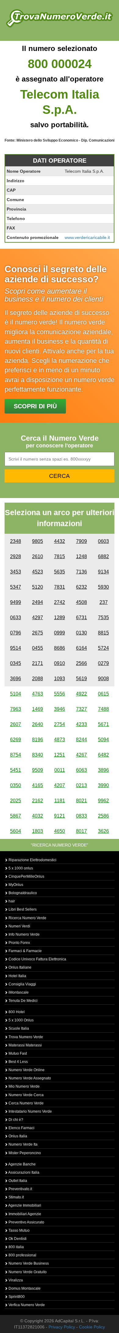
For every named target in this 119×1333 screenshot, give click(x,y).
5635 (59, 571)
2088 (37, 678)
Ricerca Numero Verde (27, 918)
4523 (37, 571)
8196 (37, 739)
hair (11, 901)
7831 (59, 587)
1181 (59, 800)
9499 (15, 602)
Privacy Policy (62, 1326)
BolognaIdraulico (22, 893)
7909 (81, 541)
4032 (37, 815)
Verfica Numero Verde (26, 1305)
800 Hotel (16, 1012)
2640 (37, 724)
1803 (37, 831)
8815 (103, 632)
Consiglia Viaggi (22, 984)
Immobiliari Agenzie (24, 1214)
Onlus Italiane (19, 967)
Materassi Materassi (25, 1045)
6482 (103, 754)
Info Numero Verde (24, 934)
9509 (37, 770)
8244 (81, 739)
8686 (59, 648)
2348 (15, 541)
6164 (81, 648)
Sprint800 (16, 1297)
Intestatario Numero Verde (30, 1111)
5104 (15, 693)
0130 (81, 632)
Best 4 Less (18, 1062)
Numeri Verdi (19, 926)
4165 (37, 785)
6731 (81, 617)
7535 (103, 617)
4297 (37, 617)
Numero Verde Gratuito (27, 1272)
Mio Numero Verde (24, 1086)
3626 (103, 831)
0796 (15, 632)
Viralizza (15, 1280)
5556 (59, 693)
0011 (59, 770)
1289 (59, 617)
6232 (81, 587)
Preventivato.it (20, 1189)
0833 (81, 815)
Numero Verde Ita (23, 1144)
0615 (103, 693)
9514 (15, 648)
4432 (59, 541)
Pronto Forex (19, 943)
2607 (15, 724)
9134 (103, 571)
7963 (15, 709)
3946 (59, 709)
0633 (15, 617)
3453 (15, 571)
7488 (103, 709)
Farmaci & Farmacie (25, 951)
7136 (81, 571)
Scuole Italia (18, 1028)
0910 (59, 663)
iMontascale (18, 992)
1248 (81, 556)
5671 (103, 724)
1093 (59, 678)
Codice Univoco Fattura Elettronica (37, 959)
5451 (15, 770)
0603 (103, 541)
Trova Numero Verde (25, 1037)
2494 (37, 602)
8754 (15, 754)
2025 (15, 800)
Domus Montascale (24, 1288)
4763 (37, 693)
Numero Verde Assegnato (29, 1078)
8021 (81, 800)
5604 (15, 831)
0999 (59, 632)
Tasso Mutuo (19, 1230)
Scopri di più (35, 406)
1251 (59, 754)
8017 (81, 831)
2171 (37, 663)
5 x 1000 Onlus (21, 1020)
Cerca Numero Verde (26, 1103)
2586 (103, 815)
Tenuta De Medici (23, 1001)
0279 (103, 663)
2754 (59, 724)
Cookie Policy (92, 1326)
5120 (37, 587)
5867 (15, 815)
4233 (81, 724)
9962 (103, 800)
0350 (15, 785)
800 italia (16, 1247)
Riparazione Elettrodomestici (32, 860)
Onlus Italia (17, 1136)
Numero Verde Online (26, 1070)
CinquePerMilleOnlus (26, 876)
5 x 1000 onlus (20, 868)
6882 (103, 556)
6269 (15, 739)
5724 (103, 648)
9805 (37, 541)
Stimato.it (16, 1197)
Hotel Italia (17, 976)
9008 (103, 678)
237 (103, 602)
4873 (59, 739)
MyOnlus (15, 885)
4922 (81, 693)
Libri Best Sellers (22, 909)
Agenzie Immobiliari (24, 1205)
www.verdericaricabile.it (87, 237)
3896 (103, 770)
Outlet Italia (17, 1181)
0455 (37, 648)
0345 (15, 663)
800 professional (22, 1255)
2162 (37, 800)
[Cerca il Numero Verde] (59, 18)
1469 (37, 709)
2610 (37, 556)
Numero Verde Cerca (26, 1095)
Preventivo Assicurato (26, 1222)
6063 (81, 770)
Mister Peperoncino (24, 1153)
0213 (81, 785)
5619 (81, 678)
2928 (15, 556)
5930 (103, 587)
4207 (59, 785)
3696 (15, 678)
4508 (81, 602)
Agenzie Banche (22, 1164)
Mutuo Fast (17, 1053)
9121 (59, 815)
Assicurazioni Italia (23, 1172)
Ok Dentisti (17, 1239)
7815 (59, 556)
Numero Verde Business (28, 1263)
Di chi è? (15, 1120)
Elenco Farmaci (21, 1128)
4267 (81, 754)
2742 (59, 602)
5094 (103, 739)
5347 (15, 587)
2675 (37, 632)
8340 (37, 754)
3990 (103, 785)
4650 (59, 831)
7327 (81, 709)
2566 (81, 663)
